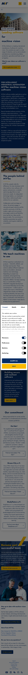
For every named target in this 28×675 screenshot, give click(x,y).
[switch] (24, 343)
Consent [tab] (5, 307)
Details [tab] (14, 307)
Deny (14, 366)
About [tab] (23, 307)
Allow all (14, 361)
